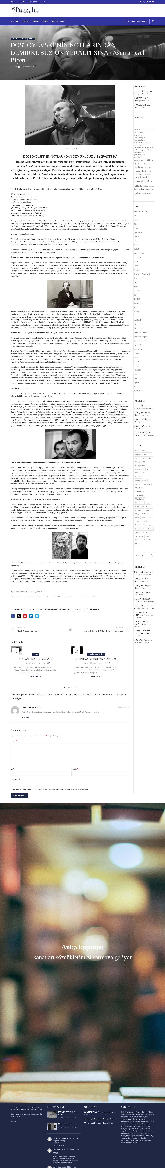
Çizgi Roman (138, 232)
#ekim (146, 142)
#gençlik (142, 145)
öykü (137, 193)
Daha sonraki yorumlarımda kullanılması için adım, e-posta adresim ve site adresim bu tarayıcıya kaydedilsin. (50, 789)
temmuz (151, 186)
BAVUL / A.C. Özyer (142, 426)
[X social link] (143, 1)
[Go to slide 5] (73, 687)
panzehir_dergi (37, 663)
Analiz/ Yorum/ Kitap (19, 39)
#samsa (31, 609)
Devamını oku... (35, 676)
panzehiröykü (141, 177)
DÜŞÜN (136, 249)
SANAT (136, 362)
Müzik (136, 316)
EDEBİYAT (138, 257)
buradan (30, 592)
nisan (140, 174)
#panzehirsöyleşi (139, 155)
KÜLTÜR (137, 299)
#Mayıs (150, 147)
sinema (145, 186)
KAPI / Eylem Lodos (64, 1124)
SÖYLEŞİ (137, 370)
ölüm (152, 189)
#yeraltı (78, 609)
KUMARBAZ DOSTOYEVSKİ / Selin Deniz (96, 658)
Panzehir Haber (139, 328)
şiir (144, 193)
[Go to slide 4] (71, 687)
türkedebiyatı (139, 189)
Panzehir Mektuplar (140, 337)
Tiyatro (136, 383)
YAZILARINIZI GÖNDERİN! (137, 21)
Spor (135, 374)
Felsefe (136, 266)
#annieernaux (143, 130)
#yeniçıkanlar (139, 161)
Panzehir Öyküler (140, 341)
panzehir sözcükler (140, 349)
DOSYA (136, 245)
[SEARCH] (151, 555)
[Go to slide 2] (66, 687)
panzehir (149, 174)
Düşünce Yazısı (139, 253)
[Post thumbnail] (52, 1115)
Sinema (30, 39)
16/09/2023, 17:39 (123, 707)
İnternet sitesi (15, 779)
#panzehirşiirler (138, 157)
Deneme (136, 236)
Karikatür (137, 291)
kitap (150, 171)
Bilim (135, 224)
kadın (145, 171)
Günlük (136, 282)
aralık (135, 164)
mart (135, 174)
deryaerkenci (147, 164)
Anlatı (136, 220)
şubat (149, 193)
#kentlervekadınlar (140, 147)
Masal (136, 307)
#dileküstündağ (138, 135)
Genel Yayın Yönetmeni (142, 274)
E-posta (74, 769)
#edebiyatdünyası (139, 140)
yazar (148, 189)
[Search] (153, 21)
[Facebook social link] (140, 1)
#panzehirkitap (139, 152)
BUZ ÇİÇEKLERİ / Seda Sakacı (96, 1119)
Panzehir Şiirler (139, 345)
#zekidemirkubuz (93, 609)
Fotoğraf (137, 270)
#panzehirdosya (146, 150)
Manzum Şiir (138, 303)
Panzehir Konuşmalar (141, 332)
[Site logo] (25, 10)
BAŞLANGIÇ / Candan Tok (144, 640)
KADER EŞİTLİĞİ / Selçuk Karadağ (97, 1112)
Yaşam (136, 387)
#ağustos (150, 130)
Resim (136, 357)
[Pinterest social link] (146, 1)
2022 (150, 160)
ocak (144, 174)
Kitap (135, 295)
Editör (136, 262)
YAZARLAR (138, 391)
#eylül (151, 142)
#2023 (136, 130)
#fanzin (136, 145)
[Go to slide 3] (69, 687)
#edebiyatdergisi (139, 138)
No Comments (71, 1118)
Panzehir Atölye (139, 324)
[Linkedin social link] (149, 1)
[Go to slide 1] (64, 687)
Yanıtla (25, 717)
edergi (148, 167)
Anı (135, 216)
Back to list (70, 629)
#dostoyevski (18, 609)
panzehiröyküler (143, 181)
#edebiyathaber (139, 142)
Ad (12, 769)
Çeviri (35, 654)
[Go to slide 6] (76, 687)
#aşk (136, 132)
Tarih (135, 378)
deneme (140, 164)
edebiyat (139, 167)
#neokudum (137, 150)
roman (138, 185)
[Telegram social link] (152, 1)
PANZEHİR (138, 320)
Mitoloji (136, 312)
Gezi (135, 278)
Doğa (135, 241)
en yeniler (137, 171)
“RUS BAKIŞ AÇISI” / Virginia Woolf (35, 658)
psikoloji (137, 353)
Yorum (14, 741)
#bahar (141, 133)
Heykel (136, 286)
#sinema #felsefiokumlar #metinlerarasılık (54, 609)
